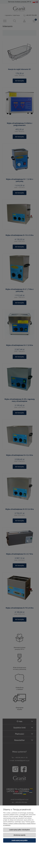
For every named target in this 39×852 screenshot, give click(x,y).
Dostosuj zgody (19, 835)
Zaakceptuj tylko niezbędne (19, 830)
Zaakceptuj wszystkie (20, 840)
